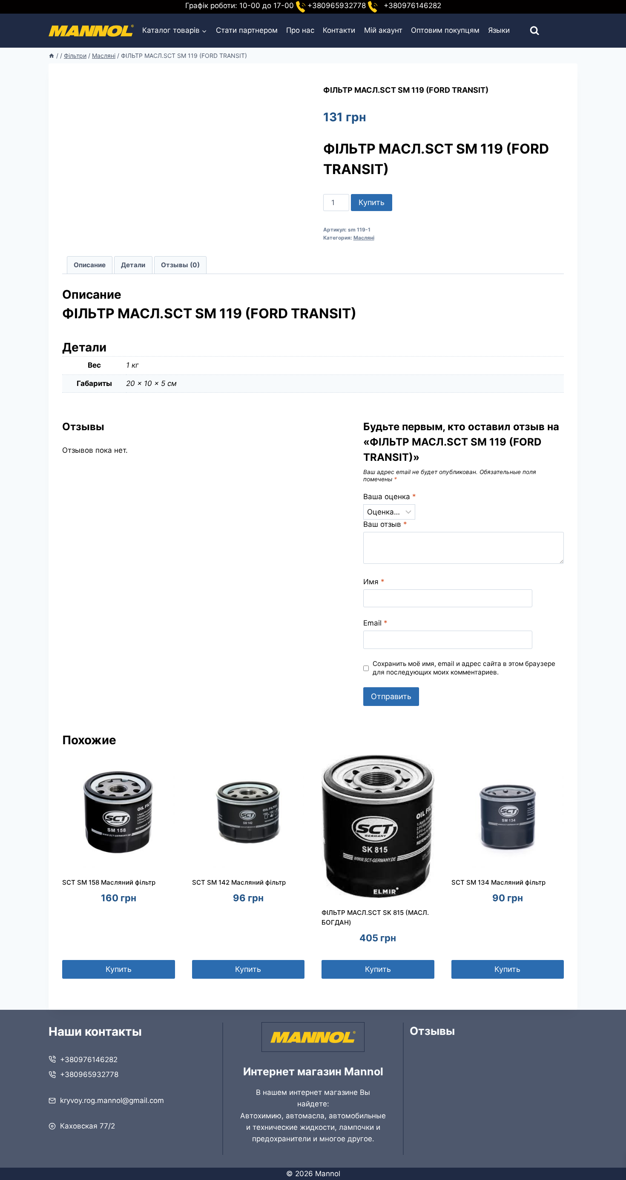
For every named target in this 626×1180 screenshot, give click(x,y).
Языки (499, 30)
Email (375, 623)
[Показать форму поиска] (527, 31)
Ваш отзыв (385, 524)
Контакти (339, 30)
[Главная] (52, 55)
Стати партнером (247, 30)
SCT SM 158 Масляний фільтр (108, 882)
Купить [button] (119, 969)
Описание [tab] (90, 265)
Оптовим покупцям (445, 30)
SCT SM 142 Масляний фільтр (239, 882)
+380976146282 (89, 1059)
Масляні (363, 237)
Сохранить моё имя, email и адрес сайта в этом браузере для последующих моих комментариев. (464, 668)
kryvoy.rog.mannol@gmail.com (112, 1100)
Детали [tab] (133, 265)
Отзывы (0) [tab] (180, 265)
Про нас (300, 30)
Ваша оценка (389, 496)
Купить (372, 202)
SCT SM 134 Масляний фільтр (498, 882)
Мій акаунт (383, 30)
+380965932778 (89, 1074)
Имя (374, 581)
